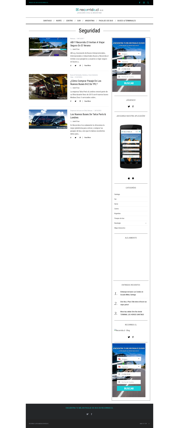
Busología (117, 223)
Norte (116, 204)
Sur (115, 199)
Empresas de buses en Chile (78, 110)
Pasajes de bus (119, 218)
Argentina (117, 213)
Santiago (117, 194)
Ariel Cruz (76, 49)
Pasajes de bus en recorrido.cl (38, 2)
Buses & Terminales (76, 75)
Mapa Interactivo (119, 228)
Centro (116, 209)
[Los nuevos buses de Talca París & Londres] (48, 119)
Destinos (85, 75)
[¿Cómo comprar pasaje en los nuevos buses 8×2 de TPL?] (48, 87)
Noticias (72, 38)
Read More (88, 65)
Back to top (143, 423)
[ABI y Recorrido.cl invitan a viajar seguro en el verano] (48, 47)
